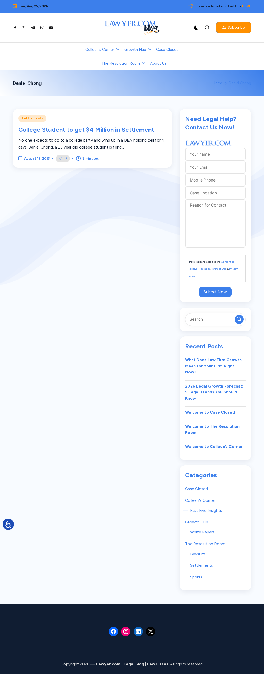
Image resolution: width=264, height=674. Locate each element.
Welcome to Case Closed (210, 412)
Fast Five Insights (206, 510)
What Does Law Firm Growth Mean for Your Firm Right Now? (213, 365)
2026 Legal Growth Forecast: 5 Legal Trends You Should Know (214, 392)
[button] (233, 27)
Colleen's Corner (200, 500)
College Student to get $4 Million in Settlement (86, 129)
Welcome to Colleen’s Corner (214, 446)
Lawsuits (198, 554)
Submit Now (215, 291)
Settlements (32, 118)
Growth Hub (196, 522)
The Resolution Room (205, 543)
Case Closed (196, 488)
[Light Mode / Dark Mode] (196, 27)
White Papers (202, 532)
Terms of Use (219, 268)
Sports (196, 576)
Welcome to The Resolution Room (212, 429)
